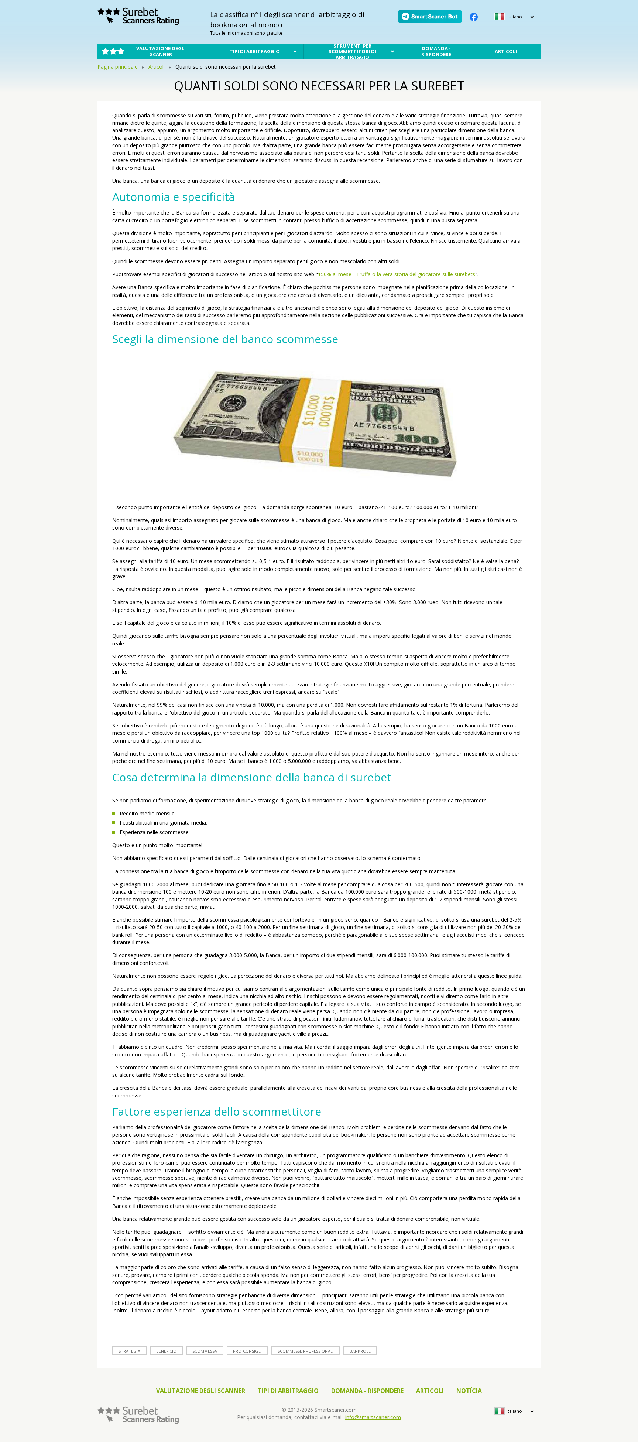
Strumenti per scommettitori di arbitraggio (352, 51)
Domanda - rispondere (436, 51)
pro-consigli (247, 1351)
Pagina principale (117, 66)
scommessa (204, 1351)
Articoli (506, 51)
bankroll (360, 1351)
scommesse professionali (306, 1351)
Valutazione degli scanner (161, 51)
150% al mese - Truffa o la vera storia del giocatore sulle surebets (396, 274)
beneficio (166, 1351)
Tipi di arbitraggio (255, 51)
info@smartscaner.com (373, 1417)
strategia (129, 1351)
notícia (469, 1391)
